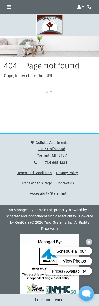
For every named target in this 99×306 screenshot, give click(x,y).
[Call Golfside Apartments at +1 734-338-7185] (90, 7)
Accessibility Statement (48, 193)
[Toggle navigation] (9, 7)
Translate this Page (37, 183)
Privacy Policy (67, 173)
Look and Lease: (49, 299)
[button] (81, 7)
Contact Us (65, 183)
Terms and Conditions (34, 173)
